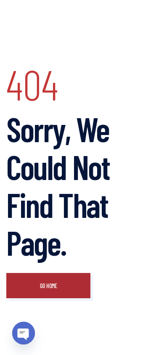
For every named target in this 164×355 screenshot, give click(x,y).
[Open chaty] (23, 333)
